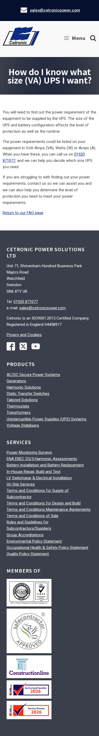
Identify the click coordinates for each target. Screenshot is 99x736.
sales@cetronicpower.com (55, 10)
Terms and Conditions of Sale (32, 515)
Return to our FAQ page (23, 212)
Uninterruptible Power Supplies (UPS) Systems (46, 419)
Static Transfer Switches (28, 393)
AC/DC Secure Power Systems (33, 374)
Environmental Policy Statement (34, 541)
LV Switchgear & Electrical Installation (39, 478)
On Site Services (21, 484)
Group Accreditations (25, 535)
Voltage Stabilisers (23, 425)
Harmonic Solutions (24, 387)
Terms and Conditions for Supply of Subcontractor (38, 493)
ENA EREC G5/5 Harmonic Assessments (42, 458)
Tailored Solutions (22, 400)
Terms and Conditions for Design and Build (44, 503)
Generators (16, 381)
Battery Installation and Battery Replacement (45, 465)
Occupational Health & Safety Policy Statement (47, 547)
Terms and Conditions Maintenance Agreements (49, 509)
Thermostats (18, 406)
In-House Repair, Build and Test (33, 471)
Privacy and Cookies (24, 334)
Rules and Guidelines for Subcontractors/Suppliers (29, 525)
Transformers (19, 412)
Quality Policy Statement (28, 554)
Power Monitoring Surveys (29, 452)
